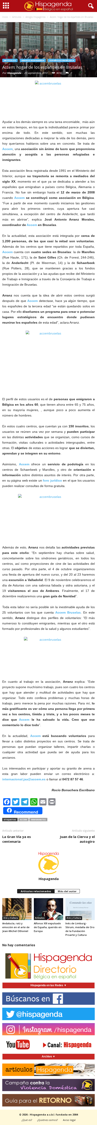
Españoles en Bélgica (62, 60)
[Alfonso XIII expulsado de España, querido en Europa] (48, 909)
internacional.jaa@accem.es (24, 779)
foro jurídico (52, 480)
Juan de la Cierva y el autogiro (77, 839)
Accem (7, 149)
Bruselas (73, 612)
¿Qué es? (27, 1120)
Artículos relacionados (36, 891)
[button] (90, 6)
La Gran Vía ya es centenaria (16, 839)
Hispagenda (14, 73)
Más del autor (67, 891)
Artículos (10, 60)
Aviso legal (69, 1120)
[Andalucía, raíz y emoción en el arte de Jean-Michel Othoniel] (17, 909)
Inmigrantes (38, 819)
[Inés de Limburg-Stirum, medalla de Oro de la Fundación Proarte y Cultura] (80, 909)
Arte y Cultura (10, 918)
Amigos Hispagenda (32, 60)
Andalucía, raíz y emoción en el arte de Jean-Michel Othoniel (16, 927)
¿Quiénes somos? (47, 1120)
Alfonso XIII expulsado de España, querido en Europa (48, 927)
